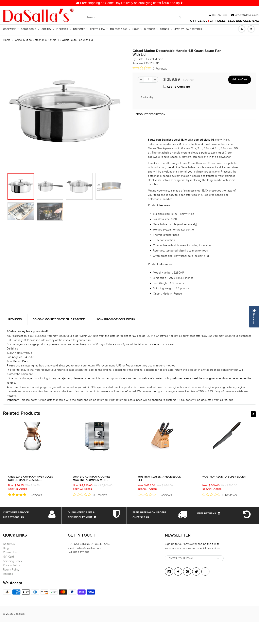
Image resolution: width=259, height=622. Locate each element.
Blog (6, 548)
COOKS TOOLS (28, 29)
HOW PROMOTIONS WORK (115, 319)
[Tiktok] (205, 571)
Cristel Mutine (154, 59)
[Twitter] (196, 571)
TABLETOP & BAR (118, 29)
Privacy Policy (11, 565)
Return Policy (11, 569)
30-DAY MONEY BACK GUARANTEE (59, 319)
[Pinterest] (187, 571)
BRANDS (164, 29)
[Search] (179, 17)
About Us (9, 544)
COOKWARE (9, 29)
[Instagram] (169, 571)
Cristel (141, 59)
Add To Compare (178, 86)
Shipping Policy (12, 561)
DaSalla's (19, 614)
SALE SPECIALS (194, 29)
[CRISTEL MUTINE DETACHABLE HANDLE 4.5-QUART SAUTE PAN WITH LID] (64, 111)
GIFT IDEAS (218, 20)
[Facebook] (178, 571)
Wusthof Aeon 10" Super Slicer (223, 477)
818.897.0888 (220, 15)
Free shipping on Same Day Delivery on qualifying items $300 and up (129, 3)
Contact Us (10, 552)
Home (7, 40)
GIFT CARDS (198, 20)
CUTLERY (46, 29)
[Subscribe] (218, 558)
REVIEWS (15, 319)
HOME (136, 29)
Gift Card (8, 556)
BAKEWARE (79, 29)
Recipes (8, 574)
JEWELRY (179, 29)
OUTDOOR (149, 29)
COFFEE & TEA (97, 29)
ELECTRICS (62, 29)
